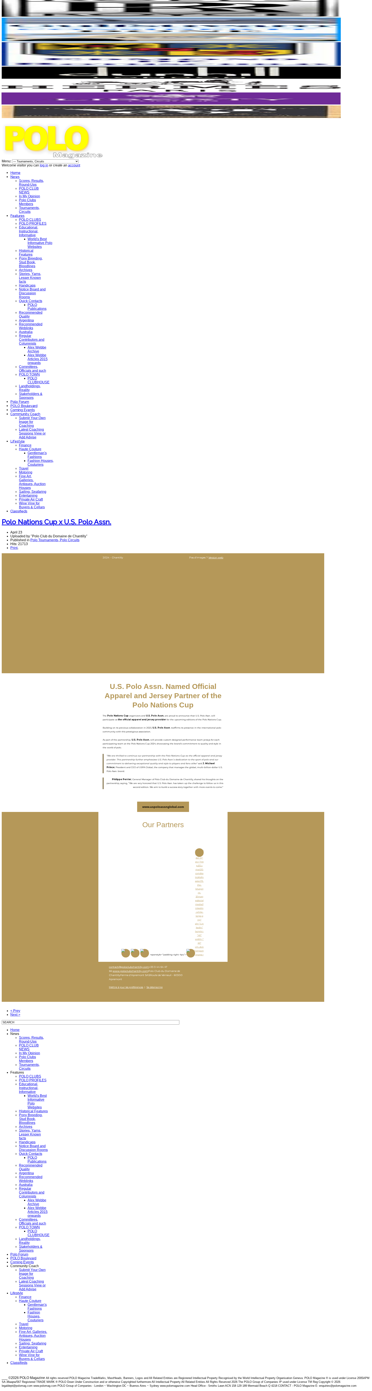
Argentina (26, 320)
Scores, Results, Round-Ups (31, 182)
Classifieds (18, 511)
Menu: (7, 161)
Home (15, 173)
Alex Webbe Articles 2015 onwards (38, 359)
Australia (26, 332)
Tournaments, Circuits (29, 210)
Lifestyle (17, 441)
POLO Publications (37, 306)
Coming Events (22, 410)
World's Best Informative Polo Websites (40, 243)
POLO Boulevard (23, 406)
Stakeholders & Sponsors (30, 396)
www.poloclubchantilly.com (130, 971)
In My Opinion (29, 196)
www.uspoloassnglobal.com (163, 806)
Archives (25, 270)
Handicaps (27, 285)
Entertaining (28, 495)
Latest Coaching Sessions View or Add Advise (32, 433)
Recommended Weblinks (30, 326)
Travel (23, 468)
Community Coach (25, 414)
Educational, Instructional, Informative (28, 231)
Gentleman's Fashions (37, 455)
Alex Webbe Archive (37, 349)
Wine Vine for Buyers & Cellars (32, 505)
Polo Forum (19, 402)
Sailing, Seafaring (32, 491)
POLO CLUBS (30, 219)
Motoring (25, 472)
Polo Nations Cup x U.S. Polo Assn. (56, 522)
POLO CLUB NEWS (29, 190)
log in (44, 165)
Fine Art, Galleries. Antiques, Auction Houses (32, 482)
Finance (25, 445)
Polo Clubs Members (27, 202)
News (15, 177)
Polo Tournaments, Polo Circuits (54, 540)
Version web (215, 557)
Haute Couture (30, 449)
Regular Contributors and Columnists (31, 339)
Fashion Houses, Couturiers (41, 462)
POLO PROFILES (32, 223)
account (74, 165)
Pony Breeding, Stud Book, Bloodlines (31, 262)
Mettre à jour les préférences (126, 987)
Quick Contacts (30, 301)
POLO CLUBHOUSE (39, 380)
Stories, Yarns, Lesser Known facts (30, 277)
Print (13, 548)
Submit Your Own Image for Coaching (32, 421)
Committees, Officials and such (32, 368)
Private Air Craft (31, 499)
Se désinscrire (154, 987)
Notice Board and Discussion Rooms (32, 293)
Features (17, 216)
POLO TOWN (29, 374)
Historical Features (26, 252)
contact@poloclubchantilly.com (129, 966)
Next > (15, 1014)
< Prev (15, 1011)
